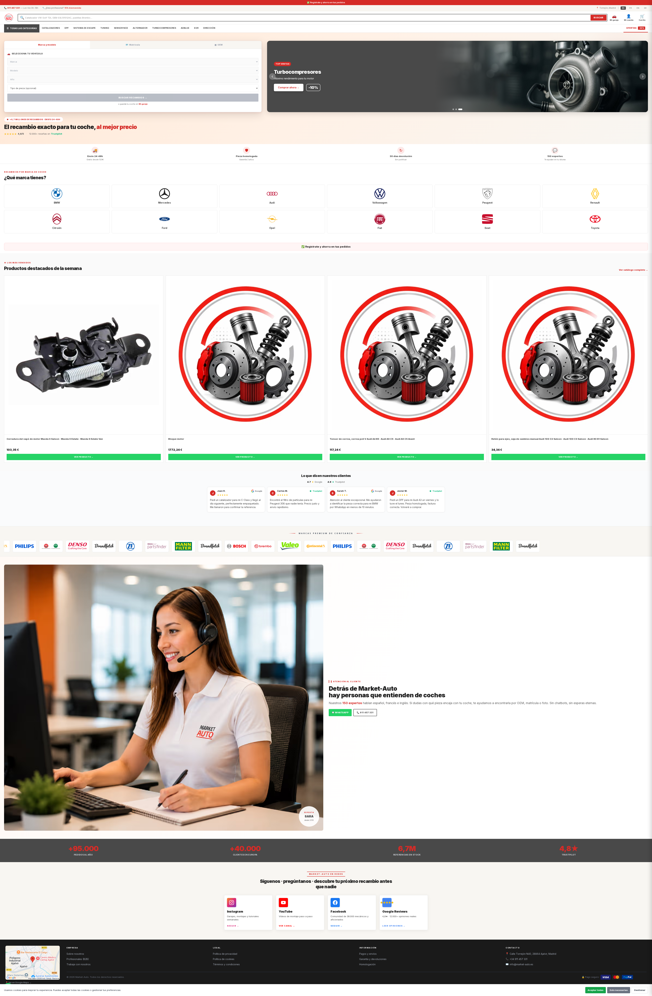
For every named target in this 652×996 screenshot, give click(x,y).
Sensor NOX (121, 28)
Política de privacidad (225, 953)
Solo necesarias (619, 990)
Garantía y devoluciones (372, 959)
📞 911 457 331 (365, 712)
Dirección (209, 28)
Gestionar (639, 990)
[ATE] (120, 546)
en (638, 8)
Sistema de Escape (84, 28)
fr (630, 8)
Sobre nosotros (75, 953)
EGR (196, 28)
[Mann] (93, 546)
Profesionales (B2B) (78, 959)
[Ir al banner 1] (454, 109)
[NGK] (279, 546)
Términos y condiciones (226, 964)
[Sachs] (40, 546)
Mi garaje (143, 104)
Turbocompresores (164, 28)
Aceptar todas (595, 990)
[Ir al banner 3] (461, 109)
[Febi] (67, 546)
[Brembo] (173, 546)
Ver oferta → (285, 87)
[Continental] (226, 546)
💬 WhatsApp (340, 712)
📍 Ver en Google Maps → (18, 982)
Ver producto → (83, 457)
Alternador (140, 28)
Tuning (104, 28)
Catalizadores (51, 28)
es (623, 8)
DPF (67, 28)
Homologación (367, 964)
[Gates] (14, 546)
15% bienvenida (72, 8)
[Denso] (305, 546)
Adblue (185, 28)
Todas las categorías (22, 28)
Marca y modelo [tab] (47, 44)
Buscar (598, 17)
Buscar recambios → (133, 97)
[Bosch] (146, 546)
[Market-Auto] (9, 17)
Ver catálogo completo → (633, 269)
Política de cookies (223, 959)
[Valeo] (199, 546)
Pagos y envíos (368, 953)
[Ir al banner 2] (458, 109)
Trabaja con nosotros (78, 964)
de (645, 8)
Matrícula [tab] (133, 44)
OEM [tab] (219, 44)
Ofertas (635, 28)
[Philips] (252, 546)
